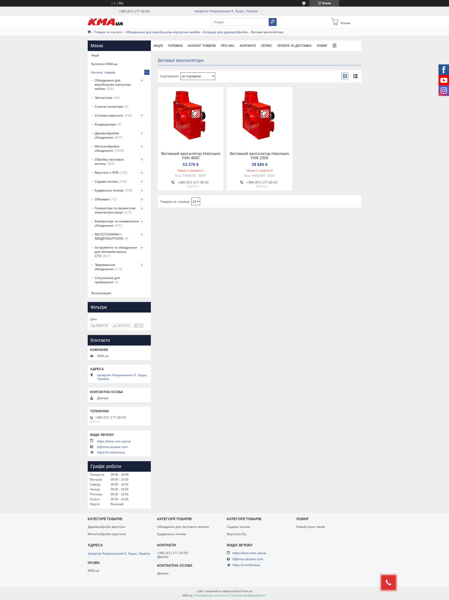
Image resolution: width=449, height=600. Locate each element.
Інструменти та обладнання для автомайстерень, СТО (116, 252)
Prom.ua (247, 591)
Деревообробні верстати (106, 527)
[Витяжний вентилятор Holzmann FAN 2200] (259, 116)
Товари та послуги (108, 32)
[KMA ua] (105, 22)
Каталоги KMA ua (104, 64)
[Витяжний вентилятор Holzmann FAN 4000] (190, 116)
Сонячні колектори (109, 106)
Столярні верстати (109, 115)
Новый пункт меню (310, 527)
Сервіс (266, 46)
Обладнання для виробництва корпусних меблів (163, 32)
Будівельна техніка (109, 190)
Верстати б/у (236, 534)
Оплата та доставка (294, 46)
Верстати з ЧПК (106, 172)
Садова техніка (106, 181)
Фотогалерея (101, 293)
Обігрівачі (102, 199)
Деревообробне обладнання (107, 135)
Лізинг (322, 46)
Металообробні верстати (107, 534)
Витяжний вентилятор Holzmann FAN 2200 (259, 156)
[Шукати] (273, 22)
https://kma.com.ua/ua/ (114, 441)
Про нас (228, 46)
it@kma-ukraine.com (112, 447)
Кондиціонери (105, 124)
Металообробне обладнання (107, 148)
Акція (158, 46)
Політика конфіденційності (249, 595)
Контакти (248, 46)
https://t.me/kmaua (111, 452)
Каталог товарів (202, 46)
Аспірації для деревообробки (225, 32)
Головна (175, 46)
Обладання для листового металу (183, 527)
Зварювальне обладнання (105, 267)
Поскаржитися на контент (211, 595)
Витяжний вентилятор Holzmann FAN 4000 (190, 156)
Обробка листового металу (109, 162)
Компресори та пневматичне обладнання (117, 223)
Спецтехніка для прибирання (107, 280)
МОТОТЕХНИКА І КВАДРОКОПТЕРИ (109, 236)
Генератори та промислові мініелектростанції (115, 210)
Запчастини (103, 97)
